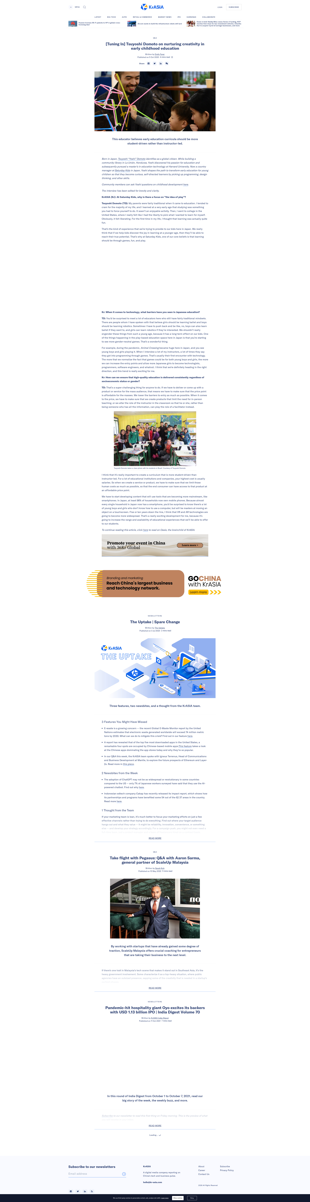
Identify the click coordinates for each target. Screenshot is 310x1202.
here (185, 184)
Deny (192, 1198)
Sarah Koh (159, 868)
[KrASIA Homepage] (152, 7)
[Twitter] (155, 63)
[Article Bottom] (155, 545)
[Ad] (155, 583)
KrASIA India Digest (160, 1018)
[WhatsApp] (167, 63)
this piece (128, 764)
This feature (185, 746)
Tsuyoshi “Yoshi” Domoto (131, 158)
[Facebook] (149, 63)
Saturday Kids (122, 170)
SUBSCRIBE (234, 7)
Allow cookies (177, 1198)
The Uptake (160, 628)
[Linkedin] (161, 63)
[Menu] (70, 7)
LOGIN (219, 7)
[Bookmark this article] (172, 57)
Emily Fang (159, 54)
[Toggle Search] (84, 7)
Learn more (164, 1198)
